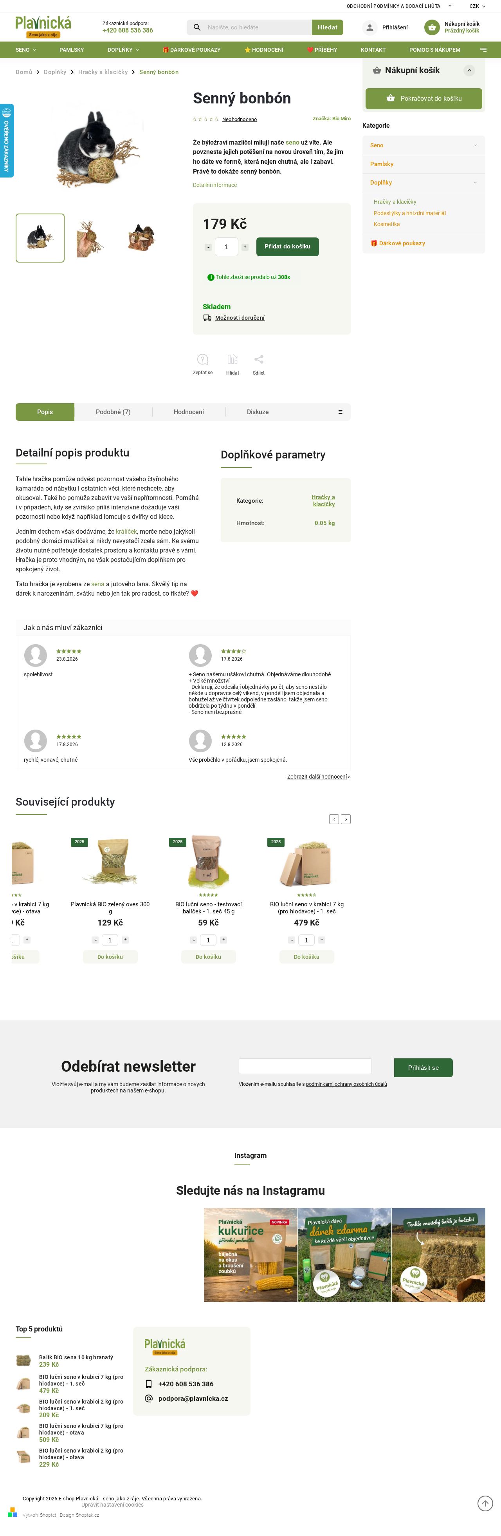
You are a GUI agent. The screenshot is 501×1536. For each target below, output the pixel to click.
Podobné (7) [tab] (113, 412)
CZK (474, 6)
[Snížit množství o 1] (208, 247)
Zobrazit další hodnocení (317, 776)
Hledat (328, 27)
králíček (126, 531)
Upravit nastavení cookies (112, 1505)
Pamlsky (381, 164)
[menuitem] (32, 50)
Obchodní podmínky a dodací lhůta (394, 6)
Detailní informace (215, 185)
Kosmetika (387, 224)
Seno (377, 145)
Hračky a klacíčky (395, 202)
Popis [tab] (45, 412)
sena (98, 584)
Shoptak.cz (87, 1515)
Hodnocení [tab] (189, 412)
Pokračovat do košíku (431, 98)
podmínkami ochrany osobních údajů (346, 1084)
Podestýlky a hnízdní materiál (410, 213)
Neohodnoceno (239, 119)
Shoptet (48, 1515)
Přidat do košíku (287, 246)
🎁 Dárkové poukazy (397, 243)
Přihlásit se (423, 1067)
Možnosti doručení (240, 318)
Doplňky (381, 182)
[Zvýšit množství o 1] (245, 247)
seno (292, 142)
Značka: (332, 118)
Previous (335, 819)
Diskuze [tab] (258, 412)
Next (347, 819)
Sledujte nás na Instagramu (250, 1190)
